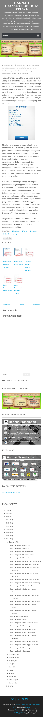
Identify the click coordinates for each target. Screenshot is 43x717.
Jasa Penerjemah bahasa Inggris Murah (22, 632)
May (10, 670)
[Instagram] (26, 699)
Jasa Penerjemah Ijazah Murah (18, 261)
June (11, 667)
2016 (7, 686)
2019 (7, 532)
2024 (7, 516)
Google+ (34, 231)
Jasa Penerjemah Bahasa (18, 619)
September (13, 657)
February (12, 680)
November (12, 654)
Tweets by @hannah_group (11, 492)
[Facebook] (16, 699)
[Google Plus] (19, 699)
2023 (7, 520)
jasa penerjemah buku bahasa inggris (22, 68)
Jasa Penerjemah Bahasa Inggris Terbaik (23, 629)
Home (22, 304)
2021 (7, 526)
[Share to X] (8, 238)
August (11, 660)
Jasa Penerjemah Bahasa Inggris (20, 626)
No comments (24, 73)
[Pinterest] (23, 699)
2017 (7, 539)
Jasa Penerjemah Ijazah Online (7, 288)
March (11, 676)
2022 (7, 523)
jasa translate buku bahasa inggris (23, 71)
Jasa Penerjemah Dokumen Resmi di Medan (24, 564)
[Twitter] (12, 699)
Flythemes (18, 710)
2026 (7, 510)
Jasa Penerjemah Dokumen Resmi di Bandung (25, 583)
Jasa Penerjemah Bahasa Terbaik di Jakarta (24, 623)
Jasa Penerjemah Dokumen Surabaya (22, 555)
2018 (7, 536)
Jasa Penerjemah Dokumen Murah (21, 586)
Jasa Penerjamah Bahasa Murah (20, 651)
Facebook (16, 231)
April (10, 673)
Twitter (25, 231)
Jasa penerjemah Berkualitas (19, 616)
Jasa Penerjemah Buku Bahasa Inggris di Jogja (25, 601)
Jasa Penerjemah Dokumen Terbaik (21, 551)
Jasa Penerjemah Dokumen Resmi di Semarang (25, 561)
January (12, 683)
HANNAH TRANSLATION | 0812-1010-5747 (21, 5)
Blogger (27, 707)
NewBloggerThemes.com (22, 713)
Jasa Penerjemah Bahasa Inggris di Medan (23, 641)
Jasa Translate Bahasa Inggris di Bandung (28, 264)
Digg (15, 234)
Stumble (7, 234)
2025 (7, 513)
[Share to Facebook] (10, 238)
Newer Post (6, 304)
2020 (7, 529)
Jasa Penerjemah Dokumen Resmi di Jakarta (24, 579)
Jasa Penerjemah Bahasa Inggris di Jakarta (24, 645)
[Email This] (4, 238)
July (10, 664)
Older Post (36, 304)
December (12, 542)
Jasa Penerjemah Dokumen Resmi (21, 558)
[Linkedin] (30, 699)
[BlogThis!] (6, 238)
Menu (5, 35)
